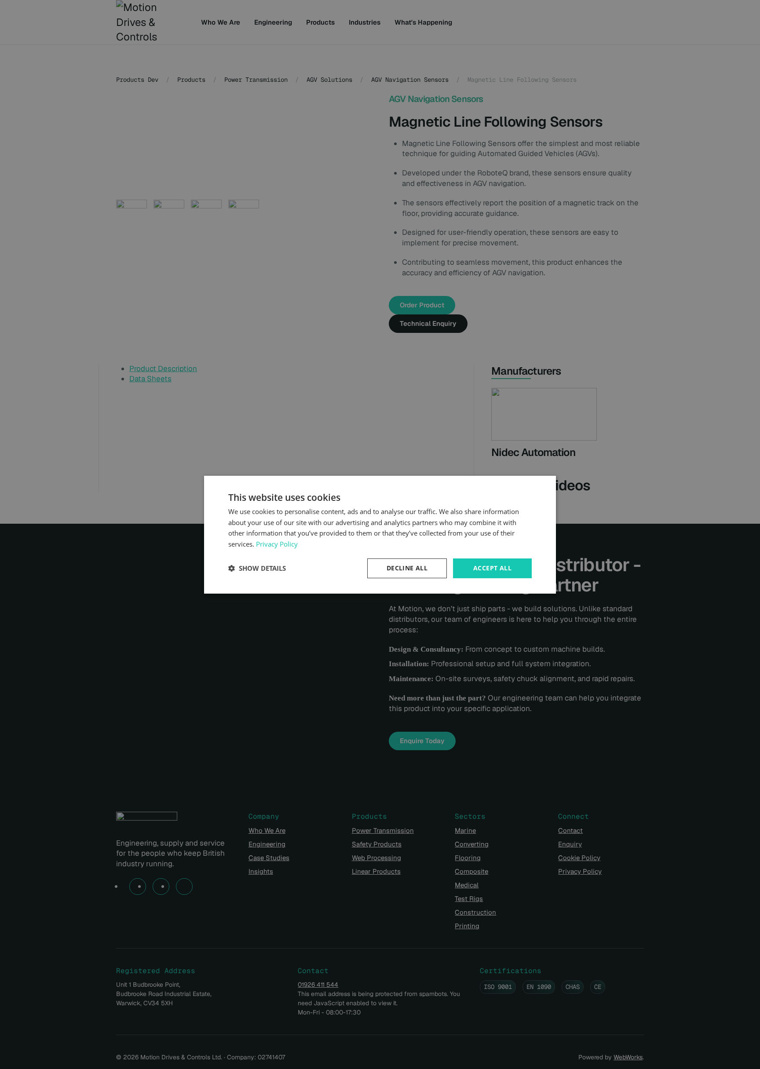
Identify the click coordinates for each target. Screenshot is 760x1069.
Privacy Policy (277, 544)
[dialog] (380, 534)
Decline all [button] (407, 568)
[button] (257, 568)
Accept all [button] (492, 568)
